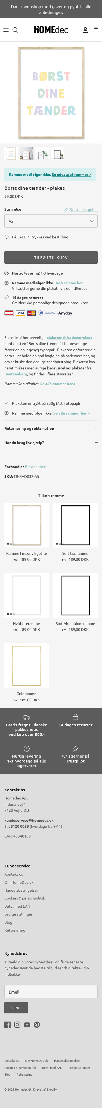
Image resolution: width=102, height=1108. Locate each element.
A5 (11, 221)
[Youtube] (27, 1025)
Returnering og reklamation (29, 428)
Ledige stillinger (18, 913)
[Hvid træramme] (26, 595)
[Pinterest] (37, 1025)
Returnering (14, 930)
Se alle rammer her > (57, 383)
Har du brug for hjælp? (24, 442)
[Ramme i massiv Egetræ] (26, 525)
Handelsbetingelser (21, 890)
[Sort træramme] (75, 525)
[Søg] (18, 30)
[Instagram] (17, 1025)
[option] (51, 93)
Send (16, 1008)
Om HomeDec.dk (18, 882)
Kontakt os (13, 874)
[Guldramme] (26, 665)
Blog (8, 922)
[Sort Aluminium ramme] (75, 595)
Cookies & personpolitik (24, 897)
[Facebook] (7, 1025)
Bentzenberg (15, 373)
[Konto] (84, 30)
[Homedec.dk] (51, 30)
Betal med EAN (17, 906)
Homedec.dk (23, 1089)
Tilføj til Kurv (51, 257)
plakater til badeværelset (69, 337)
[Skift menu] (6, 30)
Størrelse (12, 209)
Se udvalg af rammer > (71, 174)
